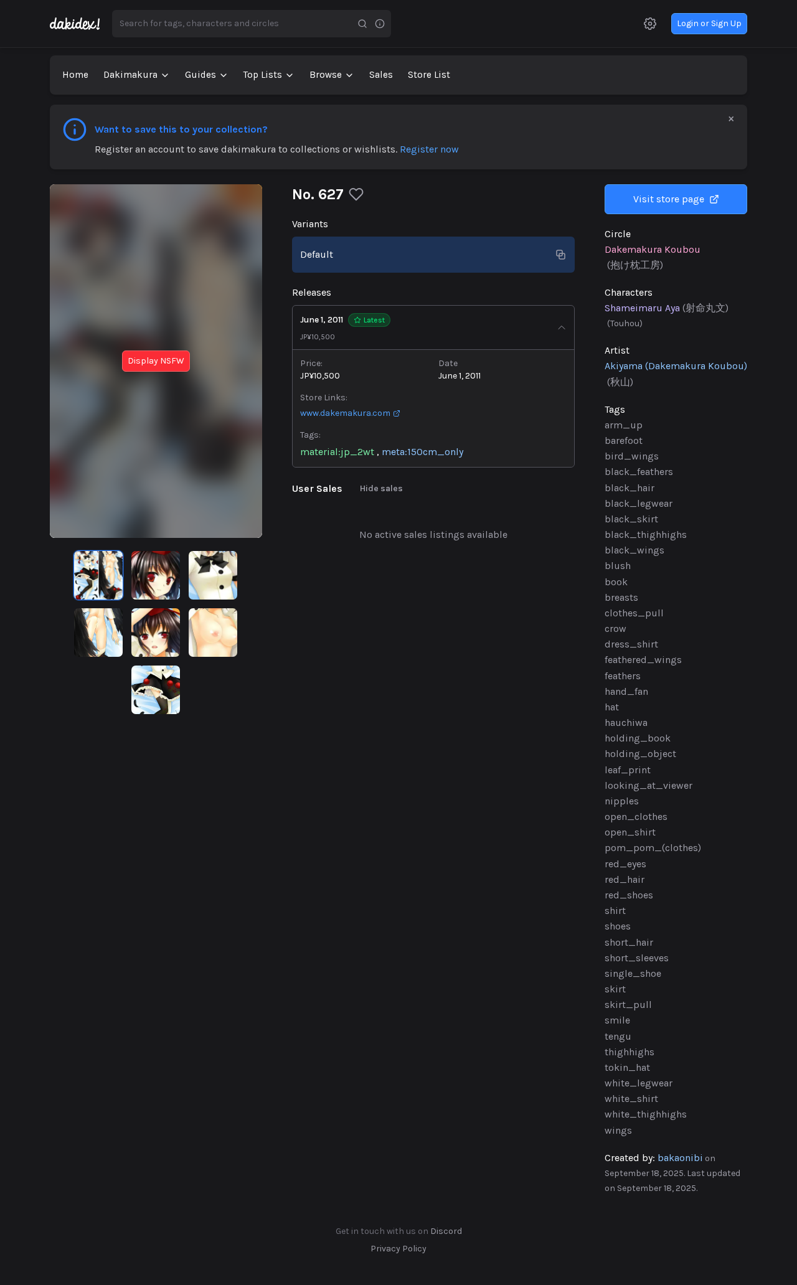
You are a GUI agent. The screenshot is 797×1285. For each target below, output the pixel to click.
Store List (429, 74)
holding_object (640, 754)
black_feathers (639, 472)
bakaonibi (680, 1158)
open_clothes (636, 816)
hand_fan (626, 691)
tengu (618, 1036)
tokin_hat (627, 1067)
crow (615, 628)
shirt (615, 910)
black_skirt (631, 519)
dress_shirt (631, 644)
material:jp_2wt (337, 452)
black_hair (629, 488)
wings (618, 1130)
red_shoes (629, 895)
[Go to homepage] (81, 23)
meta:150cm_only (422, 452)
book (616, 582)
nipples (622, 801)
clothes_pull (634, 613)
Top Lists (262, 74)
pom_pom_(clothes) (653, 848)
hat (612, 707)
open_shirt (630, 832)
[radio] (98, 575)
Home (75, 74)
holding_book (638, 738)
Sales (381, 74)
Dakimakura (130, 74)
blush (618, 566)
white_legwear (638, 1083)
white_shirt (631, 1098)
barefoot (624, 440)
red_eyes (625, 864)
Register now (429, 149)
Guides (200, 74)
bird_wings (632, 456)
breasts (621, 597)
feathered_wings (643, 660)
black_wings (634, 550)
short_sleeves (637, 958)
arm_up (624, 425)
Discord (446, 1231)
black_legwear (638, 503)
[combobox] (233, 23)
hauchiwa (626, 722)
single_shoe (633, 973)
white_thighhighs (646, 1114)
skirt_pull (628, 1004)
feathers (623, 676)
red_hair (624, 879)
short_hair (629, 942)
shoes (618, 926)
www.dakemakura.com (345, 413)
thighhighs (629, 1052)
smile (617, 1020)
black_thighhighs (646, 534)
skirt (615, 989)
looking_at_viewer (648, 785)
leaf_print (628, 770)
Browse (325, 74)
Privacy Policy (398, 1248)
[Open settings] (650, 23)
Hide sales (381, 488)
